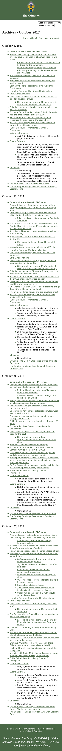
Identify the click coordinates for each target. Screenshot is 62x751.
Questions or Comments (25, 729)
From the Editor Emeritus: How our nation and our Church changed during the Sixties (33, 633)
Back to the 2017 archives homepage (41, 38)
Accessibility (25, 731)
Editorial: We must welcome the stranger (29, 444)
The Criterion (31, 15)
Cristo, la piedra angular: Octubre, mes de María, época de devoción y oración (37, 103)
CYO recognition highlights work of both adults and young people (36, 560)
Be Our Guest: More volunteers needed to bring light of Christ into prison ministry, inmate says (35, 466)
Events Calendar (17, 141)
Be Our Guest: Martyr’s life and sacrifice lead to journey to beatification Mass (32, 123)
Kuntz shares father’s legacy (30, 585)
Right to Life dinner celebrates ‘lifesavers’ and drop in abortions (36, 391)
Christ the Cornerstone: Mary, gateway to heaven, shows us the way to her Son (33, 261)
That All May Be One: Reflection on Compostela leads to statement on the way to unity (32, 453)
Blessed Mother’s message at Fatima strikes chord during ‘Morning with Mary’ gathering (34, 546)
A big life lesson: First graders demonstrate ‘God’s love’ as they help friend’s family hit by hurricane (33, 536)
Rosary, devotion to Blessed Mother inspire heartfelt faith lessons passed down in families (34, 401)
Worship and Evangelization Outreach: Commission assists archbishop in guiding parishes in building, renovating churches (34, 460)
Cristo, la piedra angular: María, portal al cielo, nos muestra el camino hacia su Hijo (37, 267)
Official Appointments (20, 93)
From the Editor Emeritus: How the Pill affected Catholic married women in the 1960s (32, 448)
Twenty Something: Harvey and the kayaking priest (34, 292)
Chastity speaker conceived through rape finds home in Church (36, 396)
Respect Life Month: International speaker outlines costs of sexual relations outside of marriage (33, 385)
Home (9, 729)
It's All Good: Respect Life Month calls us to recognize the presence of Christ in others (30, 118)
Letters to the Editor (19, 133)
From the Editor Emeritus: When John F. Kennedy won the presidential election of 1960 (33, 113)
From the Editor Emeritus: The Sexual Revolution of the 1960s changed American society (34, 277)
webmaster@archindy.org (35, 745)
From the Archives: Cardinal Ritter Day (28, 250)
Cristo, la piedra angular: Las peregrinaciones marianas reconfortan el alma (36, 439)
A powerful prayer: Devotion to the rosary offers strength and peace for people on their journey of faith (33, 207)
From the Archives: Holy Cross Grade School (31, 91)
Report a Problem (45, 729)
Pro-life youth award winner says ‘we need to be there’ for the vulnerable (38, 63)
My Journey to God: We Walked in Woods (29, 183)
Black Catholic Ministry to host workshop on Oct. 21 (34, 223)
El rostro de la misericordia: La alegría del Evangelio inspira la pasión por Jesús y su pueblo (37, 622)
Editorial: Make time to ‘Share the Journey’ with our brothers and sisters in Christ (34, 272)
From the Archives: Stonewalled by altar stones (32, 598)
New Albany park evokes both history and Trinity (32, 247)
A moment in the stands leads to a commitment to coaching (33, 570)
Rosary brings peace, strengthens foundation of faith (35, 551)
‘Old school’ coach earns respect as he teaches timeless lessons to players (35, 588)
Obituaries (14, 167)
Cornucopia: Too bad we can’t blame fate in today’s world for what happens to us (34, 282)
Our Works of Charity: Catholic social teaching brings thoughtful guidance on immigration (35, 287)
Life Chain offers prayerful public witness (36, 67)
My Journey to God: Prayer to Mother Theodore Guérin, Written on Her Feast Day (32, 707)
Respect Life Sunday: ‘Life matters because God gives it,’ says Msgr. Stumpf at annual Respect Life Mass (33, 56)
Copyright (38, 731)
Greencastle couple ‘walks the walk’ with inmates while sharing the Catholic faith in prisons (33, 213)
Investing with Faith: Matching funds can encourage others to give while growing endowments (34, 654)
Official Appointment (19, 258)
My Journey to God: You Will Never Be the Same (33, 513)
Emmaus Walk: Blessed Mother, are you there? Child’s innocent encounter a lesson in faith (32, 644)
